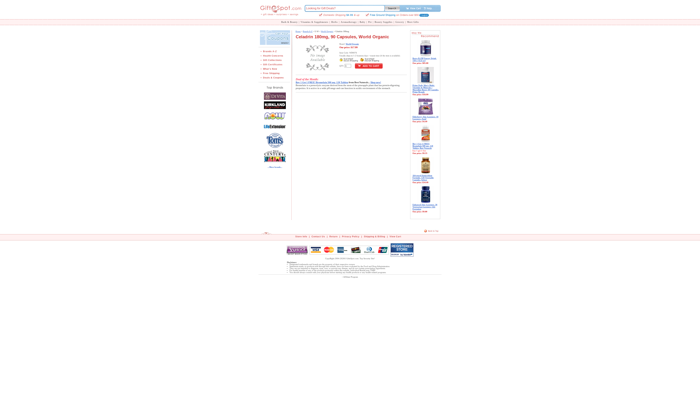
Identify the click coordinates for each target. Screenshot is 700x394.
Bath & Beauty (289, 22)
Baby (362, 22)
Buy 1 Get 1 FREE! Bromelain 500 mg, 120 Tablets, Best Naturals (423, 146)
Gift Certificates (273, 64)
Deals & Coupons (273, 77)
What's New (270, 69)
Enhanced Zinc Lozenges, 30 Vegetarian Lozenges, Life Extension (425, 207)
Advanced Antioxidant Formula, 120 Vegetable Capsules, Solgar (423, 177)
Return (333, 236)
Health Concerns (273, 56)
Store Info (301, 236)
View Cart (395, 236)
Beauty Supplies (383, 22)
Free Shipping (271, 73)
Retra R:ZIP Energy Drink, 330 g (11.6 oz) (425, 59)
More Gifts (413, 22)
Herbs (334, 22)
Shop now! (375, 82)
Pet (370, 22)
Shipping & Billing (374, 236)
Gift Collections (272, 60)
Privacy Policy (350, 236)
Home (298, 31)
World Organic (327, 31)
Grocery (399, 22)
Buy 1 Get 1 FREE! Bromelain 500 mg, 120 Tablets (322, 82)
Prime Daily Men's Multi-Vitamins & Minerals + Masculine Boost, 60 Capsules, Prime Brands (426, 88)
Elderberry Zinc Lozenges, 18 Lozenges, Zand (425, 118)
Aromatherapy (349, 22)
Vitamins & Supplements (314, 22)
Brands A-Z (270, 51)
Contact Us (318, 236)
